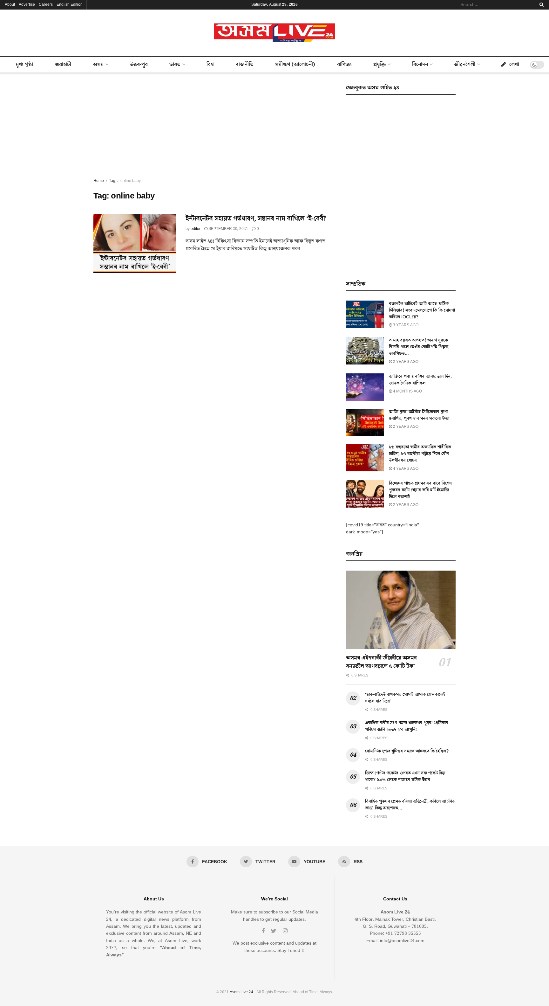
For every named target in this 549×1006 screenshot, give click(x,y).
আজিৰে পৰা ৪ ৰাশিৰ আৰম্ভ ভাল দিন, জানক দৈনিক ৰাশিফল (420, 379)
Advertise (27, 4)
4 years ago (405, 468)
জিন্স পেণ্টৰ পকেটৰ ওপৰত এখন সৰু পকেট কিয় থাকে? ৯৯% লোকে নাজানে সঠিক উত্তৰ (405, 776)
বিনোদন (420, 64)
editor (195, 229)
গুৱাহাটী (63, 64)
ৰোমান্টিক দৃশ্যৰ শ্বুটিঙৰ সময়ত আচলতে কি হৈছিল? (407, 751)
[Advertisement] (212, 129)
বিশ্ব (210, 64)
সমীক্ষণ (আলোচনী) (295, 64)
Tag (112, 181)
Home (98, 181)
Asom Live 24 (241, 992)
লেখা (514, 64)
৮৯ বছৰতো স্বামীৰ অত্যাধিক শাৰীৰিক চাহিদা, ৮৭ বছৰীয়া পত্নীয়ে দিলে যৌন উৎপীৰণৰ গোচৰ (420, 454)
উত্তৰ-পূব (139, 64)
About (10, 4)
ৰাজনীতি (245, 64)
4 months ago (407, 391)
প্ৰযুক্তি (379, 64)
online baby (130, 181)
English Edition (70, 4)
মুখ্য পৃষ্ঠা (24, 64)
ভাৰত (174, 64)
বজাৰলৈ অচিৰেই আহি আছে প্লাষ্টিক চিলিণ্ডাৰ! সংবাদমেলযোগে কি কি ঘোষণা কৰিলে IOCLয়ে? (422, 310)
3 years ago (405, 325)
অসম (98, 64)
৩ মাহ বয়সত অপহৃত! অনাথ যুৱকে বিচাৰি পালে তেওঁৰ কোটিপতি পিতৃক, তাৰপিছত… (419, 347)
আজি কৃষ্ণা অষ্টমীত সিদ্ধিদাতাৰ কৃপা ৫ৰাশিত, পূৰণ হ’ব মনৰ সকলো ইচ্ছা (419, 415)
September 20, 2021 (227, 229)
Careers (46, 4)
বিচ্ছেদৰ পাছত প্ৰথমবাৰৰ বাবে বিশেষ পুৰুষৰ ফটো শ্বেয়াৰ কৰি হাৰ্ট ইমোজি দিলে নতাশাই (420, 490)
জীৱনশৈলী (464, 64)
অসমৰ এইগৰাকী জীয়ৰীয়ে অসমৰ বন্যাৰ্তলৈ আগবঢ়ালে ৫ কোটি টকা (381, 662)
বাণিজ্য (344, 64)
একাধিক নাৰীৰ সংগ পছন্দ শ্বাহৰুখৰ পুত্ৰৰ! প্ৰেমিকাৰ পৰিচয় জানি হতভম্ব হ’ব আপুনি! (406, 726)
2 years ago (405, 361)
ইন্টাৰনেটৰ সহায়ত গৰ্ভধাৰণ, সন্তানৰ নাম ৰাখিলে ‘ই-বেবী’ (256, 219)
